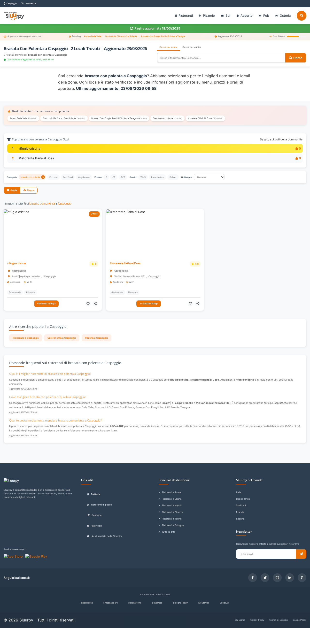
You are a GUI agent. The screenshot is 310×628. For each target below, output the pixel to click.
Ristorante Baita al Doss (36, 158)
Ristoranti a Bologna (173, 525)
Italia (238, 492)
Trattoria (95, 494)
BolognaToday (180, 602)
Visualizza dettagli (46, 303)
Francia (240, 512)
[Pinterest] (302, 577)
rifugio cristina (29, 148)
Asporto (246, 15)
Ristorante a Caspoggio (26, 338)
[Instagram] (277, 577)
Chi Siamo (240, 620)
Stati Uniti (241, 505)
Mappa (30, 190)
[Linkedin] (289, 577)
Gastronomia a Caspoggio (61, 338)
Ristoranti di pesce (101, 504)
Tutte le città (168, 531)
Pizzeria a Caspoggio (96, 338)
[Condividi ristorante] (95, 303)
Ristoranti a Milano (172, 499)
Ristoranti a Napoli (171, 505)
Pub (266, 15)
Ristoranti (185, 15)
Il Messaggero (110, 602)
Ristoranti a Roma (171, 492)
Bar (228, 15)
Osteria (285, 15)
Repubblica (87, 602)
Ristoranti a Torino (172, 518)
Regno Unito (243, 499)
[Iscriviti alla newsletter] (301, 554)
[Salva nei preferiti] (88, 303)
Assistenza (30, 3)
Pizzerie (209, 15)
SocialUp (224, 602)
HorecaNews (134, 602)
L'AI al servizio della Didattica (106, 536)
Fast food (96, 525)
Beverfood (157, 602)
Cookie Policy (299, 620)
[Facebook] (252, 577)
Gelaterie (97, 515)
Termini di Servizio (278, 620)
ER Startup (203, 602)
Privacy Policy (257, 620)
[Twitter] (265, 577)
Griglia (13, 190)
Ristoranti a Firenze (172, 512)
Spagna (240, 518)
